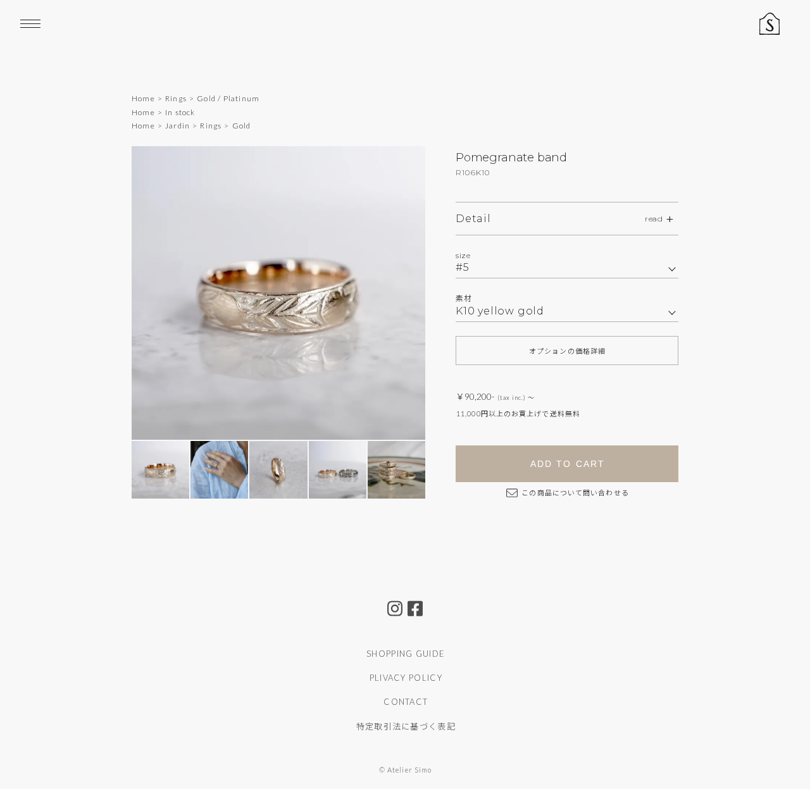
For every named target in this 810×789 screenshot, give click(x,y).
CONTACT (405, 702)
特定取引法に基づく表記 (406, 726)
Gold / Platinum (228, 98)
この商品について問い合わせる (574, 492)
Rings (176, 98)
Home (143, 98)
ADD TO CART (567, 464)
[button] (395, 293)
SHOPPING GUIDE (405, 654)
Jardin (177, 125)
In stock (180, 112)
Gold (241, 125)
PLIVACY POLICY (406, 678)
